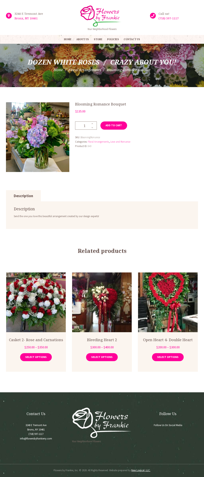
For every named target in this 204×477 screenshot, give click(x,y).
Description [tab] (23, 196)
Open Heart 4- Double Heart (168, 339)
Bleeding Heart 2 (102, 339)
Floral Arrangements (85, 70)
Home (58, 70)
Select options (36, 357)
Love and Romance (120, 141)
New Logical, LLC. (140, 470)
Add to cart (114, 125)
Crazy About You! (143, 62)
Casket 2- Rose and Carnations (36, 339)
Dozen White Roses (63, 62)
